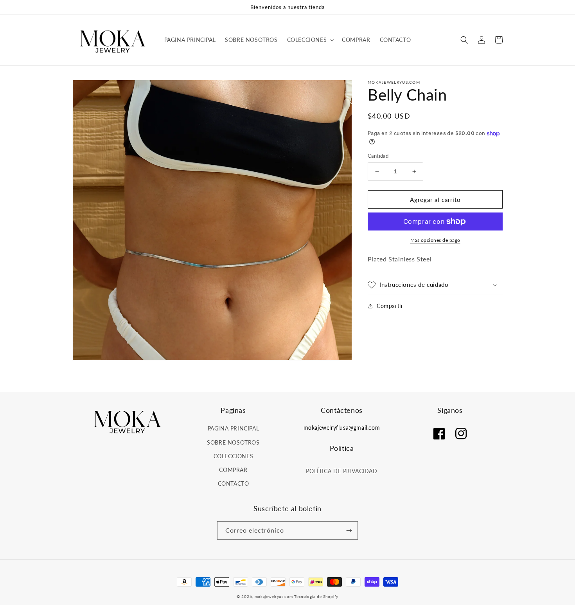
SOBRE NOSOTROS (233, 442)
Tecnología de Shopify (316, 596)
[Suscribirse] (349, 530)
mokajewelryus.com (274, 596)
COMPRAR (233, 469)
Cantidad (378, 156)
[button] (310, 40)
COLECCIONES (233, 456)
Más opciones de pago (435, 240)
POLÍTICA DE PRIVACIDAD (341, 471)
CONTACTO (233, 483)
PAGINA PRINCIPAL (233, 428)
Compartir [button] (390, 305)
